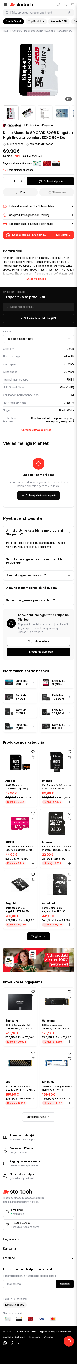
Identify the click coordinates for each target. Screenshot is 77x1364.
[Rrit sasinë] (21, 181)
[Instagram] (5, 1343)
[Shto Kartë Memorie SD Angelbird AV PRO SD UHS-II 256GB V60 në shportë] (33, 925)
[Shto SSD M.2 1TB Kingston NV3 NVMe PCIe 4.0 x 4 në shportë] (69, 1103)
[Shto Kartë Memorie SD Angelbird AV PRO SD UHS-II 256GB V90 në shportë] (69, 925)
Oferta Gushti (13, 21)
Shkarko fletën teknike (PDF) (40, 318)
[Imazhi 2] (28, 113)
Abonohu (65, 1284)
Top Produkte (36, 21)
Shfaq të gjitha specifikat (36, 429)
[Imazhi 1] (11, 113)
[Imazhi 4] (62, 113)
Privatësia (34, 1337)
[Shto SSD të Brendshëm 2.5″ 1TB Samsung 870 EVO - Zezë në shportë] (33, 1042)
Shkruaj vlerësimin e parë (41, 495)
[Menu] (5, 4)
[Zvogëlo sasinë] (6, 181)
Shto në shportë (53, 181)
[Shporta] (72, 4)
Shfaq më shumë (36, 278)
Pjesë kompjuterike (33, 31)
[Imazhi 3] (45, 113)
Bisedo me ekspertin (41, 651)
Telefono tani (41, 641)
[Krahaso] (33, 757)
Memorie (50, 31)
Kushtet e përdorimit (14, 1337)
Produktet (15, 31)
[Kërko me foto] (69, 12)
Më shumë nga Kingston (38, 125)
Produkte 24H (59, 21)
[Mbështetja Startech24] (69, 1341)
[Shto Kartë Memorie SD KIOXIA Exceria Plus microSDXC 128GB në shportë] (33, 863)
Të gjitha (36, 936)
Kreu (5, 31)
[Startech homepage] (21, 4)
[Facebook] (11, 1343)
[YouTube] (18, 1343)
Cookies (48, 1337)
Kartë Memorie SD (66, 31)
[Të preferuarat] (58, 4)
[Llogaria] (65, 4)
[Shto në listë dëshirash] (33, 752)
